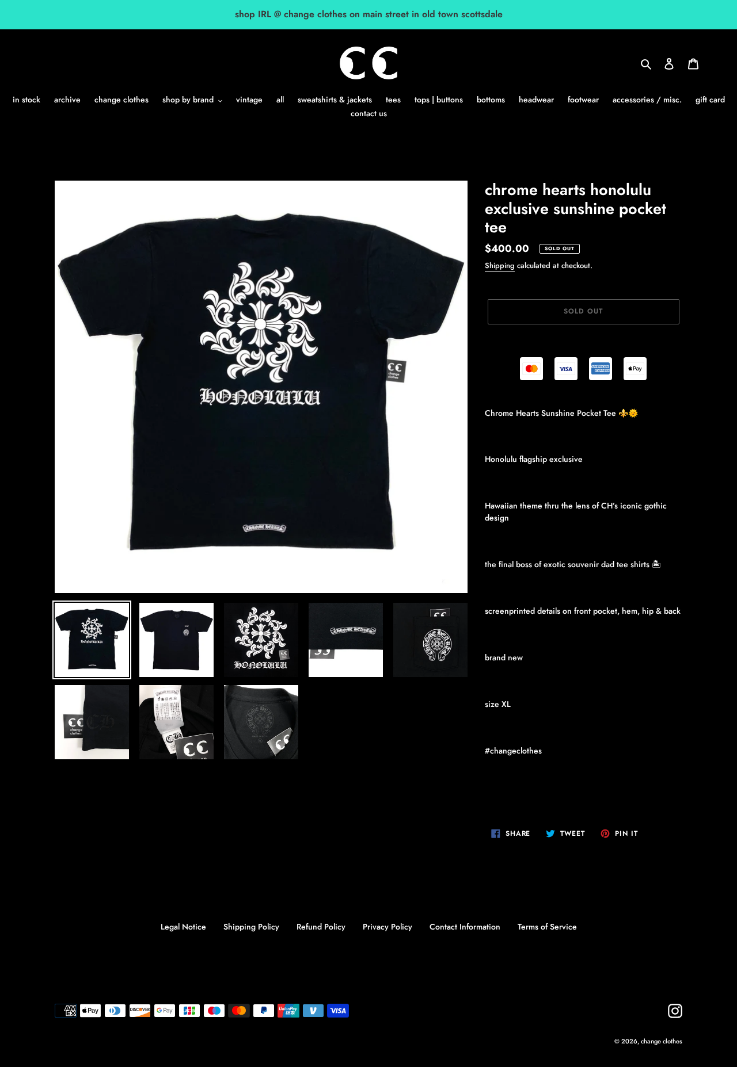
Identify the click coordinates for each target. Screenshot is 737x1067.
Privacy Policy (387, 926)
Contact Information (465, 926)
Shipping (500, 265)
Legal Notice (183, 926)
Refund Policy (321, 926)
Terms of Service (547, 926)
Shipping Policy (251, 926)
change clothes (661, 1041)
